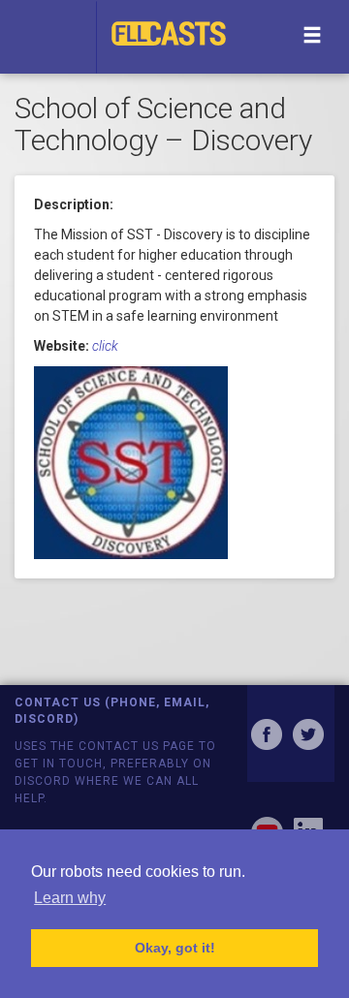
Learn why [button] (70, 897)
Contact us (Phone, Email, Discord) (112, 711)
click (105, 346)
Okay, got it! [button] (175, 947)
